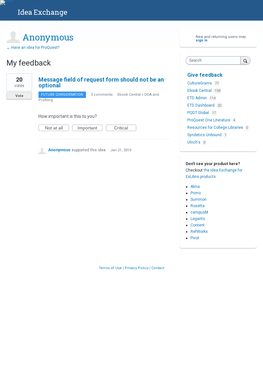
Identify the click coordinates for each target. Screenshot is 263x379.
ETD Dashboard (201, 105)
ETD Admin (197, 98)
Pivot (195, 238)
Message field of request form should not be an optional (101, 82)
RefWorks (199, 231)
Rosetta (198, 206)
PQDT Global (198, 112)
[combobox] (214, 60)
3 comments (102, 95)
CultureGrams (200, 83)
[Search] (245, 60)
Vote (19, 96)
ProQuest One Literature (209, 120)
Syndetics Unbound (205, 135)
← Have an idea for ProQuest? (32, 47)
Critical (125, 128)
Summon (199, 199)
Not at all (57, 128)
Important (90, 128)
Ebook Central (129, 95)
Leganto (198, 218)
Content (198, 225)
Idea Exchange (42, 12)
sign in (202, 40)
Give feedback (205, 75)
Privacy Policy (137, 268)
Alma (195, 186)
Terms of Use (111, 268)
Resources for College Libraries (215, 127)
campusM (199, 212)
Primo (196, 193)
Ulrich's (194, 142)
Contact (157, 268)
